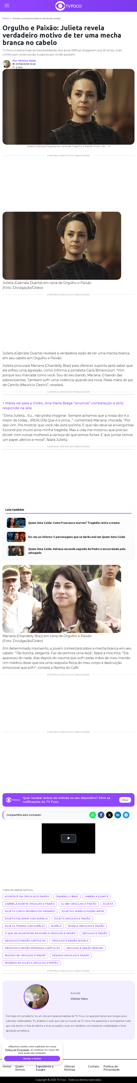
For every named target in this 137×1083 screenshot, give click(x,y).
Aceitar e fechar (32, 1058)
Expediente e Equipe (45, 1068)
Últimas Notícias (69, 1068)
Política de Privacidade (111, 1068)
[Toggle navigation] (7, 6)
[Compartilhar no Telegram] (126, 815)
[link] (36, 997)
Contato (93, 1066)
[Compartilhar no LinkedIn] (117, 815)
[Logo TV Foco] (68, 6)
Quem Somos (20, 1068)
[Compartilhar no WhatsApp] (92, 815)
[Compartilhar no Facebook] (101, 815)
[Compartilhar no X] (109, 815)
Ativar (125, 800)
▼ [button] (109, 146)
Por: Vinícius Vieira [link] (24, 60)
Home (6, 18)
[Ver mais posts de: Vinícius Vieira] (7, 64)
